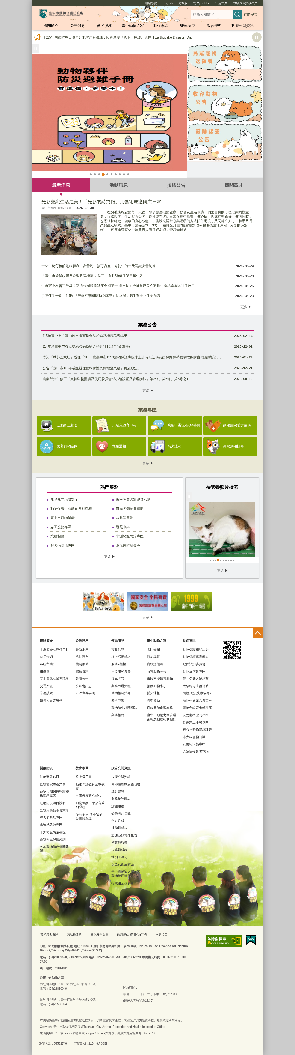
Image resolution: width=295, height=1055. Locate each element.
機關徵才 (234, 185)
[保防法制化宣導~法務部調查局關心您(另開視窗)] (147, 601)
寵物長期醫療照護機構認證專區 (54, 794)
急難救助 (153, 700)
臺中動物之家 (133, 26)
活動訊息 (118, 185)
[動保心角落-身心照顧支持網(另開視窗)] (104, 601)
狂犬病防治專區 (62, 545)
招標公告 (176, 185)
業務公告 (82, 678)
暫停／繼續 (257, 37)
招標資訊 (82, 671)
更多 (243, 307)
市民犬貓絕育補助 (130, 508)
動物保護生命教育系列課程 (71, 508)
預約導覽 (153, 657)
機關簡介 (51, 26)
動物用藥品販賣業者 (54, 810)
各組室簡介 (48, 664)
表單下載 (117, 700)
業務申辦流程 (121, 686)
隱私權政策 (74, 934)
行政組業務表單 (122, 883)
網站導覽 (151, 3)
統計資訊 (117, 791)
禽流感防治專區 (128, 545)
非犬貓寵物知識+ (195, 737)
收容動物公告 (156, 671)
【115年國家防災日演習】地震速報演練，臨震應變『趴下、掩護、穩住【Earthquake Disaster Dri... (118, 37)
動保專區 (160, 26)
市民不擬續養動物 (160, 678)
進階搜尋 (250, 14)
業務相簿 (57, 536)
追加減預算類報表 (124, 835)
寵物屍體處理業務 (160, 708)
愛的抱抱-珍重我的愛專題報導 (89, 816)
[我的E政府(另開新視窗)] (251, 940)
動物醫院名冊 (49, 777)
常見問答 (117, 678)
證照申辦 (123, 527)
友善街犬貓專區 (194, 744)
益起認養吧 (124, 518)
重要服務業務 (121, 671)
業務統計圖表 (121, 799)
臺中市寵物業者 (62, 518)
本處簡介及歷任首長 (54, 649)
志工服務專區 (60, 527)
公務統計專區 (121, 813)
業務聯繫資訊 (49, 934)
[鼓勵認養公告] (225, 142)
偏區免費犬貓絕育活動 (133, 499)
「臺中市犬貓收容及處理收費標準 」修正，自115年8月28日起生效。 (147, 276)
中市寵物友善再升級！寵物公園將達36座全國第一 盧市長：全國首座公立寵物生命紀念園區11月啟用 (147, 286)
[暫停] (35, 48)
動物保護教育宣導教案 (90, 786)
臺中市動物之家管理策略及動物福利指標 (161, 717)
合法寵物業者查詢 (196, 751)
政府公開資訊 (242, 26)
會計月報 (117, 821)
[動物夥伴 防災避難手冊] (109, 112)
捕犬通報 (153, 693)
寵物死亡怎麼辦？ (64, 499)
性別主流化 (119, 857)
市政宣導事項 (85, 693)
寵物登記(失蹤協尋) (197, 693)
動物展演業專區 (194, 671)
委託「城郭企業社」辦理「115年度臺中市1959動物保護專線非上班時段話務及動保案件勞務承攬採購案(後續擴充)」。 (147, 357)
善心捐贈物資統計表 (197, 729)
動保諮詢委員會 (194, 664)
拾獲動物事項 (156, 686)
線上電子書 (84, 777)
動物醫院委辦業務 (53, 784)
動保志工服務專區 (196, 722)
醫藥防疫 (187, 26)
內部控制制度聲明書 (125, 784)
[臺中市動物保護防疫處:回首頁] (61, 14)
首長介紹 (46, 657)
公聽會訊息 (84, 686)
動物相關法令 (121, 693)
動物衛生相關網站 (124, 708)
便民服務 (104, 26)
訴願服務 (117, 806)
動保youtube (201, 3)
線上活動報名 (121, 657)
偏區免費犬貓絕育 (196, 678)
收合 (258, 633)
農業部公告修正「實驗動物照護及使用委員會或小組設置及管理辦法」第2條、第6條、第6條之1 (147, 379)
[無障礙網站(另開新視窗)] (224, 941)
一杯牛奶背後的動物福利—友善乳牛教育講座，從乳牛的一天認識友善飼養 (147, 266)
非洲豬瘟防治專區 (130, 536)
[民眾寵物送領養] (225, 63)
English (168, 3)
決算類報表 (119, 850)
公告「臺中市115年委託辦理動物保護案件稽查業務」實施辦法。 (147, 368)
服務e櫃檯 (118, 664)
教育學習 (214, 26)
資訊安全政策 (100, 934)
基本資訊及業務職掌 (54, 678)
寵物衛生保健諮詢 (53, 839)
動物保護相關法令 (196, 649)
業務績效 (46, 693)
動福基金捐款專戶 (245, 3)
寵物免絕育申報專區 (197, 708)
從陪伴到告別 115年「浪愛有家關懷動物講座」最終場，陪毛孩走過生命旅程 (147, 296)
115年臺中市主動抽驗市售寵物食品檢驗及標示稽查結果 (147, 336)
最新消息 (61, 185)
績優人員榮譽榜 (51, 700)
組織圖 (45, 671)
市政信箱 (117, 649)
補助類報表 (119, 828)
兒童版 (182, 3)
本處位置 (162, 934)
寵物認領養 (155, 664)
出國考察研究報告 (88, 796)
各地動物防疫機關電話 (54, 849)
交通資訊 (46, 686)
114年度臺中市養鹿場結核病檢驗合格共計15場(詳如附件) (147, 346)
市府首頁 (221, 3)
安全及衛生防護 (122, 864)
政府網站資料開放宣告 (132, 934)
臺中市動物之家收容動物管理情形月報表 (125, 874)
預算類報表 (119, 842)
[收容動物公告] (225, 103)
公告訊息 (77, 26)
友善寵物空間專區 (196, 715)
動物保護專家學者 (196, 657)
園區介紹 (153, 649)
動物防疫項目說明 (53, 803)
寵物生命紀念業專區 (197, 700)
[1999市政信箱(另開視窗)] (191, 601)
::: (30, 2)
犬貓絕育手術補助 (196, 686)
